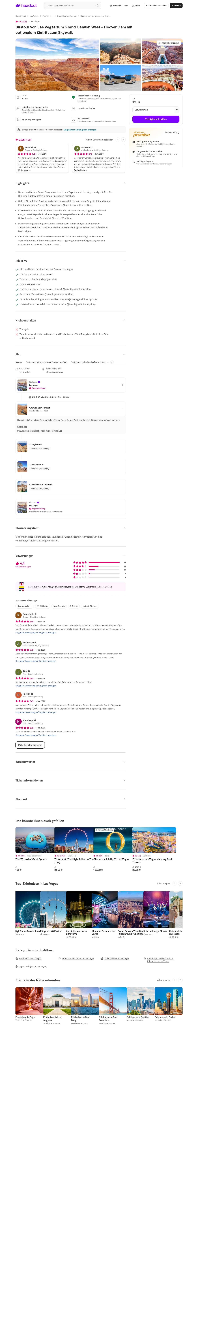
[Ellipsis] (53, 17)
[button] (57, 64)
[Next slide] (123, 139)
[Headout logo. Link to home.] (26, 5)
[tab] (18, 362)
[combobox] (72, 5)
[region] (37, 840)
